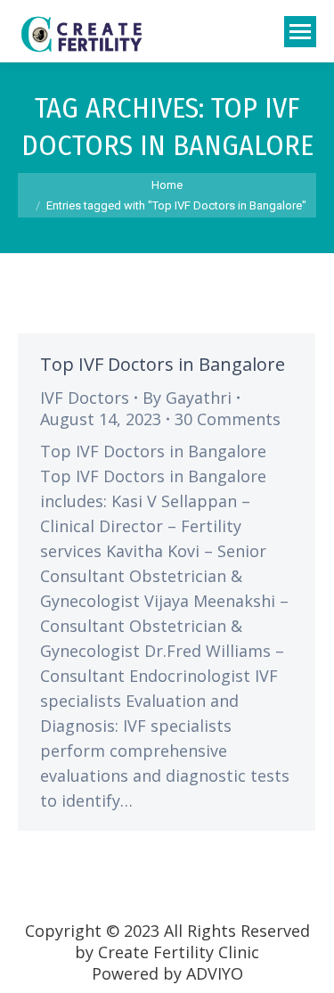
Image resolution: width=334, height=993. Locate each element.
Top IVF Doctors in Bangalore (162, 364)
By (187, 397)
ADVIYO (214, 973)
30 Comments (228, 419)
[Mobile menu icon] (300, 31)
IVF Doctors (84, 397)
